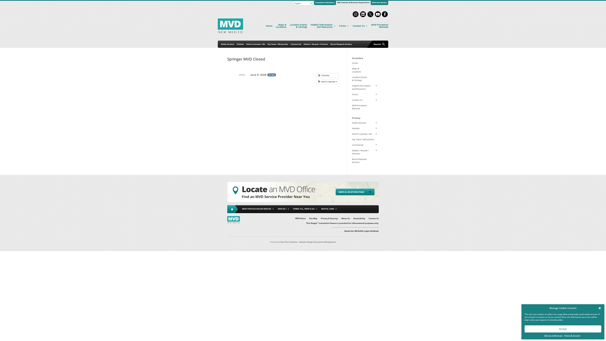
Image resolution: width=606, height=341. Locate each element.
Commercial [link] (296, 44)
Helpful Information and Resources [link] (322, 25)
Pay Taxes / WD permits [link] (277, 44)
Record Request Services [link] (341, 44)
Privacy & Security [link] (572, 335)
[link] (355, 16)
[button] (599, 308)
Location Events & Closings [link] (298, 25)
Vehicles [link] (240, 44)
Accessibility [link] (359, 218)
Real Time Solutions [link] (288, 242)
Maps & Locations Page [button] (351, 192)
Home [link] (269, 25)
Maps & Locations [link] (281, 25)
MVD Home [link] (300, 218)
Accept (563, 328)
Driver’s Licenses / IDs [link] (255, 44)
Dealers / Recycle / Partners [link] (316, 44)
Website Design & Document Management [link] (317, 242)
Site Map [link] (313, 218)
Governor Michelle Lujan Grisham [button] (361, 231)
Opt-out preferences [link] (553, 335)
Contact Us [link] (359, 25)
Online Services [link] (227, 44)
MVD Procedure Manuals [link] (379, 25)
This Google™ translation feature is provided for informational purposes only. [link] (342, 223)
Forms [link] (342, 25)
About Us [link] (345, 218)
